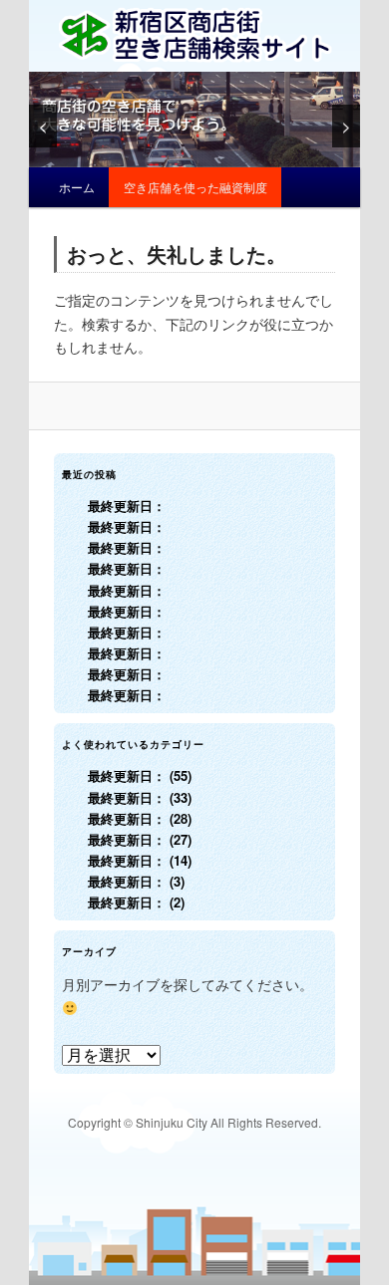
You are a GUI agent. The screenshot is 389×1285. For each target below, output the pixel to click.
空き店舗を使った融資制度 (195, 186)
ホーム (77, 186)
